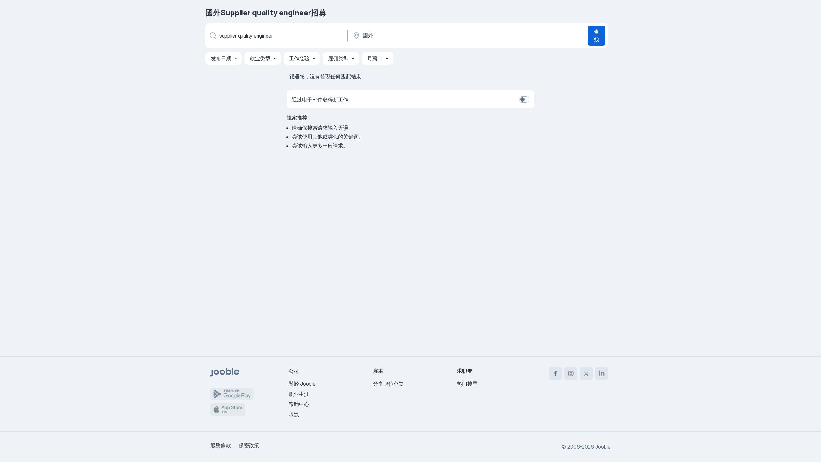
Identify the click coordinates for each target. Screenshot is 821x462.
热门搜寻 (467, 384)
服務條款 (220, 445)
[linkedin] (601, 373)
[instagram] (570, 373)
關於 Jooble (302, 384)
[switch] (524, 99)
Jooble (603, 446)
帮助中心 (299, 404)
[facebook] (555, 373)
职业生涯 (299, 394)
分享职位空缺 (388, 384)
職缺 (294, 414)
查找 (596, 36)
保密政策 (249, 445)
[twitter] (586, 373)
